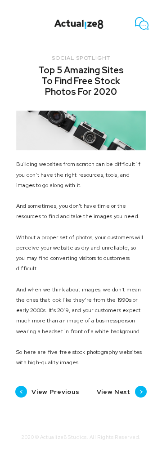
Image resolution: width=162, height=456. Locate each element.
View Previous (49, 392)
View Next (120, 392)
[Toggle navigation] (18, 23)
